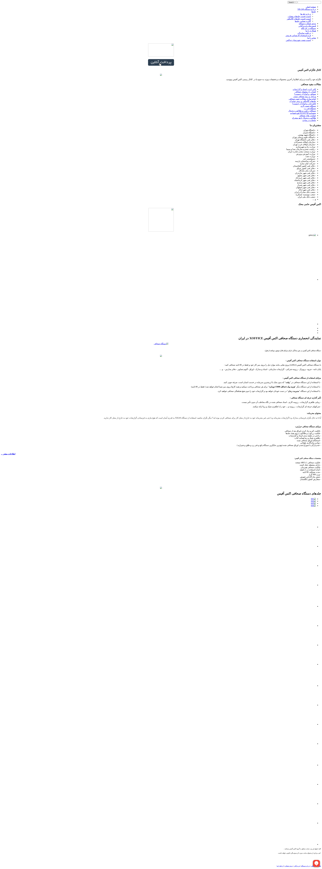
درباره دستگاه (305, 866)
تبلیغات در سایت (309, 120)
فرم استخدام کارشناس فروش (298, 35)
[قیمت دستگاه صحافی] (161, 356)
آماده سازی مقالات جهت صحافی (302, 99)
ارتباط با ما (280, 866)
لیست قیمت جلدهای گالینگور (299, 19)
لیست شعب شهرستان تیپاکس (298, 40)
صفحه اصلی (311, 7)
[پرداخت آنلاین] (161, 65)
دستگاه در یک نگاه (308, 28)
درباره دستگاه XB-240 (306, 9)
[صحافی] (161, 488)
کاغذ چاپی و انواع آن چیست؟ (304, 104)
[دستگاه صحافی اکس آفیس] (161, 344)
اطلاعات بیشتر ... (8, 454)
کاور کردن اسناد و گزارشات (304, 89)
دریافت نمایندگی (304, 33)
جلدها (313, 12)
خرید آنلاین (297, 866)
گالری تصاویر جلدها (303, 21)
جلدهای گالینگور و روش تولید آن (302, 101)
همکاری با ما (311, 31)
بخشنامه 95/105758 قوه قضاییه (303, 113)
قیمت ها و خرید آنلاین (307, 26)
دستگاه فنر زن (310, 108)
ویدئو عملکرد (289, 866)
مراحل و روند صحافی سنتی (304, 96)
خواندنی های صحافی (307, 115)
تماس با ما (311, 38)
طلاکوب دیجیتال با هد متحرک (304, 118)
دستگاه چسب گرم (308, 106)
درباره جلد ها (305, 14)
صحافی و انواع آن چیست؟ (305, 94)
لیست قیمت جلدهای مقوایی (299, 16)
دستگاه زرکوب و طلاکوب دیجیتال (302, 111)
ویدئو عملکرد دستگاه (307, 23)
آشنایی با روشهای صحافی (305, 92)
